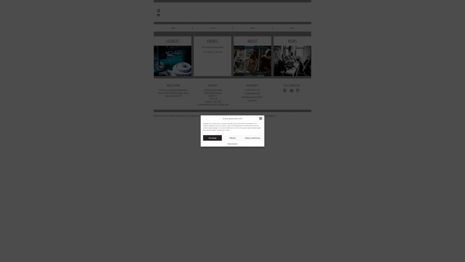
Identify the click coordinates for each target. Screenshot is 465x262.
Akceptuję (212, 138)
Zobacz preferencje (252, 138)
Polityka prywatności (232, 144)
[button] (261, 118)
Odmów (232, 138)
